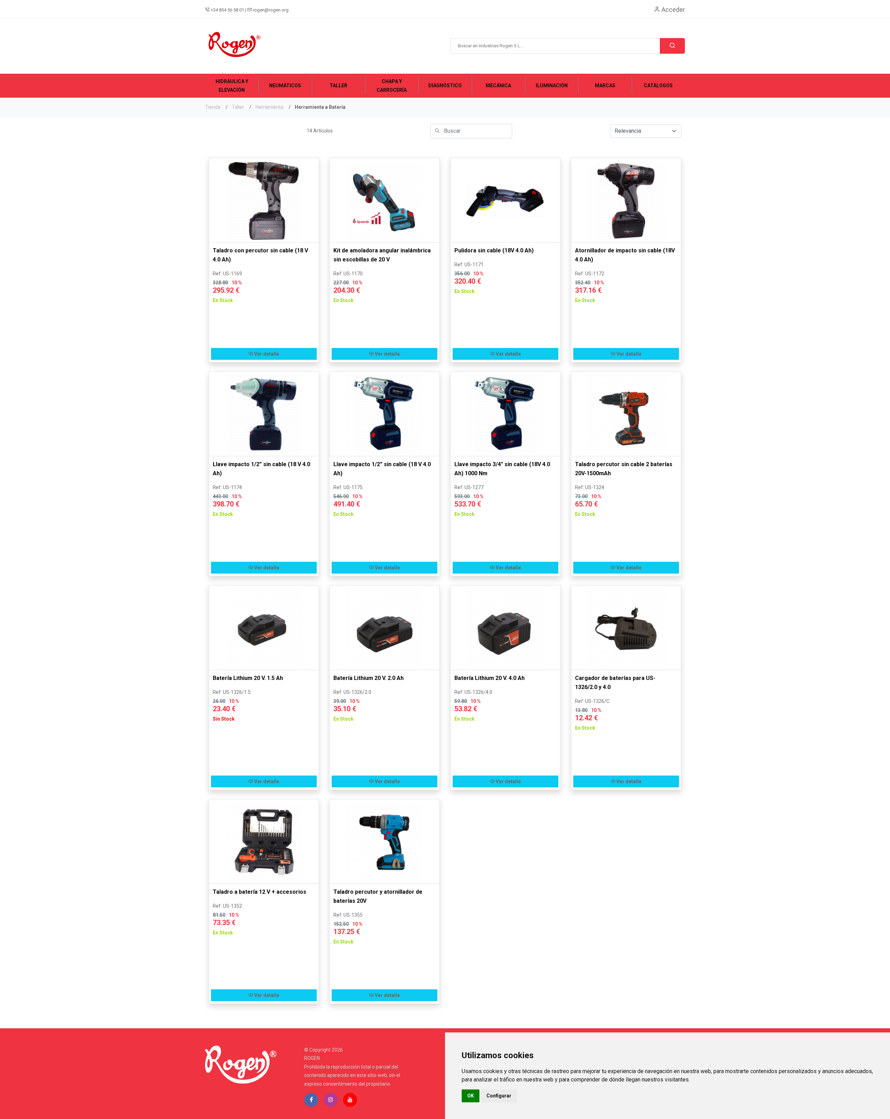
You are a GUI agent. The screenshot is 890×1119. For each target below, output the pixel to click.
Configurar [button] (498, 1095)
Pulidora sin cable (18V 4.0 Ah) (494, 250)
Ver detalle (266, 354)
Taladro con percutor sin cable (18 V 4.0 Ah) (260, 255)
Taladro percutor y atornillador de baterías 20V (377, 896)
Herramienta (269, 107)
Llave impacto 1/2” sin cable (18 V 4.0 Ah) (261, 469)
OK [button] (470, 1095)
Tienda (212, 107)
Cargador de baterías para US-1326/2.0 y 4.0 (615, 682)
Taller (238, 107)
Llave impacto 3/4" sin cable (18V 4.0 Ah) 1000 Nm (502, 469)
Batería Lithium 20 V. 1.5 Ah (248, 678)
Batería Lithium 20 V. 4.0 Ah (489, 678)
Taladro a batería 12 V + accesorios (259, 892)
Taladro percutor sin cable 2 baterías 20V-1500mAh (623, 469)
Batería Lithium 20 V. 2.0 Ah (368, 678)
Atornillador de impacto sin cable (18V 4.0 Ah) (625, 255)
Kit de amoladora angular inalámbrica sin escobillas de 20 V (382, 255)
